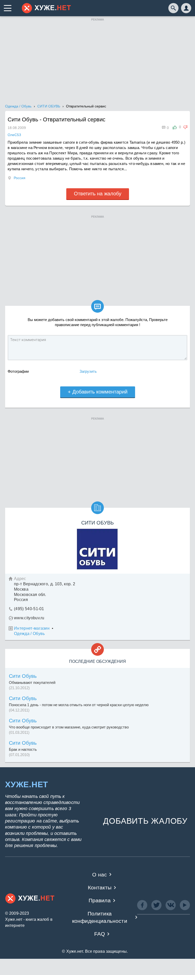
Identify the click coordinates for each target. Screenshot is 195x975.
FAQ (99, 934)
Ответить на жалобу (97, 193)
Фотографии (18, 371)
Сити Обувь (23, 676)
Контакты (99, 887)
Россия (19, 178)
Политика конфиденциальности (99, 917)
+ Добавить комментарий (97, 392)
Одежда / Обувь (29, 633)
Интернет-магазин (32, 628)
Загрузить (88, 371)
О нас (99, 874)
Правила (100, 900)
